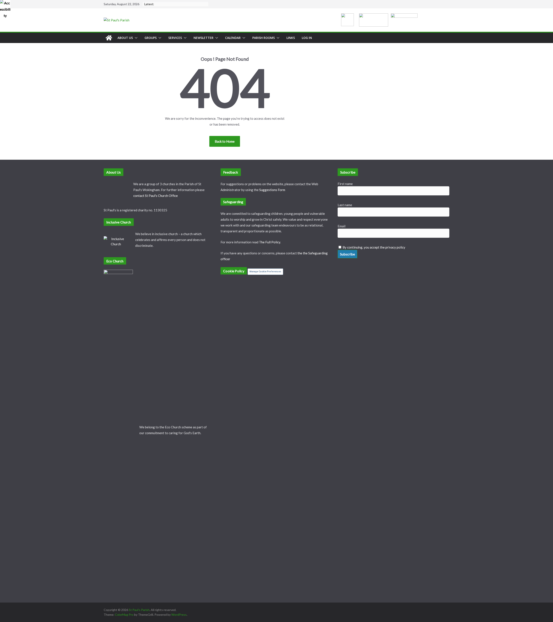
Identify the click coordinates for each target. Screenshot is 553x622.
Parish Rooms (263, 38)
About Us (125, 38)
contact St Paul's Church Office (155, 196)
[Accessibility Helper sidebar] (5, 5)
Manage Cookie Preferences (265, 271)
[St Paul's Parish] (109, 38)
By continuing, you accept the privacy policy (374, 247)
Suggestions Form (272, 190)
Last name (345, 205)
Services (175, 38)
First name (345, 184)
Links (290, 38)
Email (341, 226)
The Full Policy (269, 242)
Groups (151, 38)
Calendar (233, 38)
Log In (307, 38)
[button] (135, 38)
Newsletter (203, 38)
